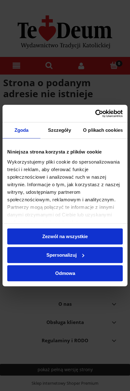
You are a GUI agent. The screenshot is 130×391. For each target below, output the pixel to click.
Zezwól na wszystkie (65, 236)
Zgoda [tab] (22, 130)
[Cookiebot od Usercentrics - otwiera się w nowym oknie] (95, 113)
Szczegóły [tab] (59, 130)
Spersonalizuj (61, 255)
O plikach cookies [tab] (103, 130)
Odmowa (65, 273)
